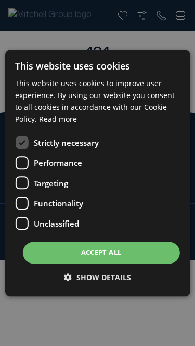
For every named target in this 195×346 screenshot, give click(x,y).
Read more (58, 119)
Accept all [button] (101, 252)
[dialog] (97, 173)
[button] (97, 277)
